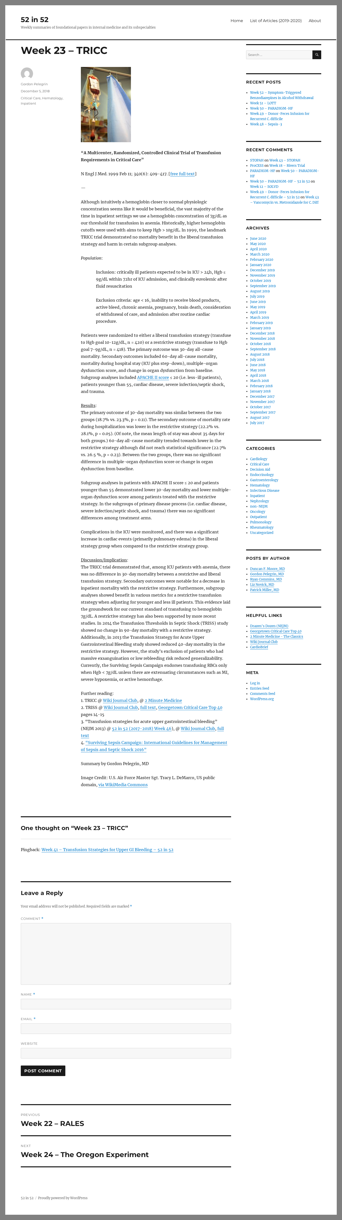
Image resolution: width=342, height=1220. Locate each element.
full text (148, 707)
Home (237, 20)
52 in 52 (35, 19)
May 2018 (257, 370)
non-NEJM (259, 506)
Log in (255, 683)
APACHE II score (153, 377)
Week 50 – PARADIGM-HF (271, 108)
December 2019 (262, 270)
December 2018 (262, 333)
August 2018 (260, 354)
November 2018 (262, 339)
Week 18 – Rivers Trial (287, 166)
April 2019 (258, 312)
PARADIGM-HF (262, 171)
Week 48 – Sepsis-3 (266, 124)
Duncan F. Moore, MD (267, 569)
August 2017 (260, 418)
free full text (182, 173)
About (315, 20)
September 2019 (263, 286)
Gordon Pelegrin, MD (267, 574)
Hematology (52, 98)
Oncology (257, 512)
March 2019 (259, 317)
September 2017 (263, 412)
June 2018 (258, 365)
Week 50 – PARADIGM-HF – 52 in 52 (280, 181)
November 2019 (262, 275)
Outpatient (258, 517)
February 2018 (261, 386)
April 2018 (258, 375)
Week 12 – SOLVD (264, 187)
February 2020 (261, 260)
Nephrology (259, 501)
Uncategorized (261, 533)
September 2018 (263, 349)
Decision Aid (260, 469)
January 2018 (260, 391)
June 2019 (258, 302)
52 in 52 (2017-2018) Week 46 (142, 728)
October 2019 (260, 281)
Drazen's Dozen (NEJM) (269, 626)
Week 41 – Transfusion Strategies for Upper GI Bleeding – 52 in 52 (108, 849)
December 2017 (262, 396)
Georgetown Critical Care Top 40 (190, 707)
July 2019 (257, 296)
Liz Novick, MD (262, 585)
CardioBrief (259, 647)
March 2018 (259, 381)
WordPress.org (262, 699)
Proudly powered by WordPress (63, 1198)
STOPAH (257, 160)
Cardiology (258, 459)
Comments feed (262, 694)
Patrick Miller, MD (264, 590)
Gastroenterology (264, 480)
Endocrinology (262, 475)
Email (28, 1019)
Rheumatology (261, 527)
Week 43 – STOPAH (284, 160)
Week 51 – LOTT (263, 103)
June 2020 (258, 238)
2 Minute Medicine (163, 700)
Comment (32, 919)
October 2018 (260, 344)
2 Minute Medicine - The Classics (276, 636)
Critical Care (31, 98)
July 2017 (257, 423)
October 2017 (260, 407)
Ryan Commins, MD (266, 579)
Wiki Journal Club (120, 700)
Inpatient (28, 103)
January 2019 (260, 328)
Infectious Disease (264, 491)
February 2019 (261, 323)
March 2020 (259, 254)
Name (28, 994)
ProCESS (257, 166)
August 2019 (260, 291)
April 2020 (258, 249)
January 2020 (260, 265)
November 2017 (262, 402)
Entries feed (259, 688)
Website (29, 1043)
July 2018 (257, 360)
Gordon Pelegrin (34, 84)
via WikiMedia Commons (123, 784)
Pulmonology (260, 522)
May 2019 (257, 307)
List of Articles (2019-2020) (276, 20)
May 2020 (258, 244)
